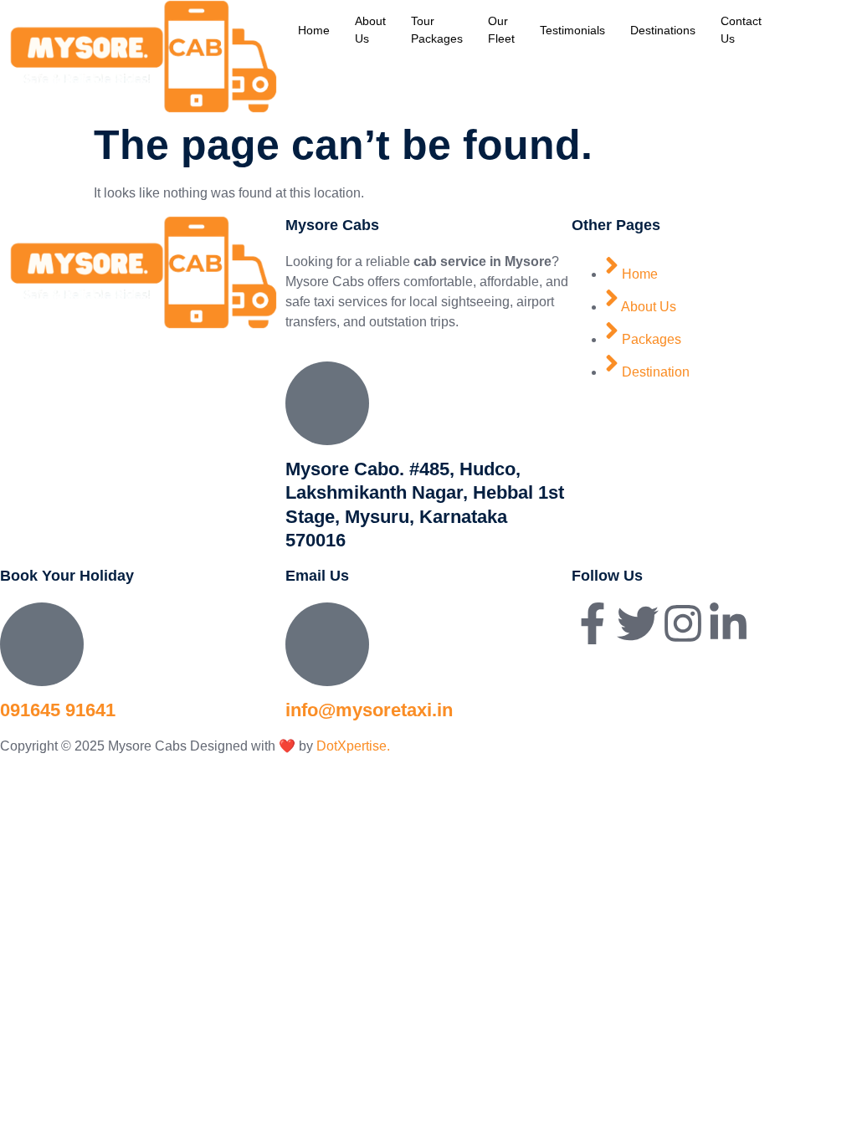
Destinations (662, 30)
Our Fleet (501, 29)
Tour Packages (437, 29)
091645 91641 (57, 710)
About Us (370, 29)
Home (314, 30)
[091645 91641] (42, 644)
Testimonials (572, 30)
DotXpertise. (351, 746)
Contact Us (741, 29)
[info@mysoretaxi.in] (327, 644)
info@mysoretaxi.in (369, 710)
